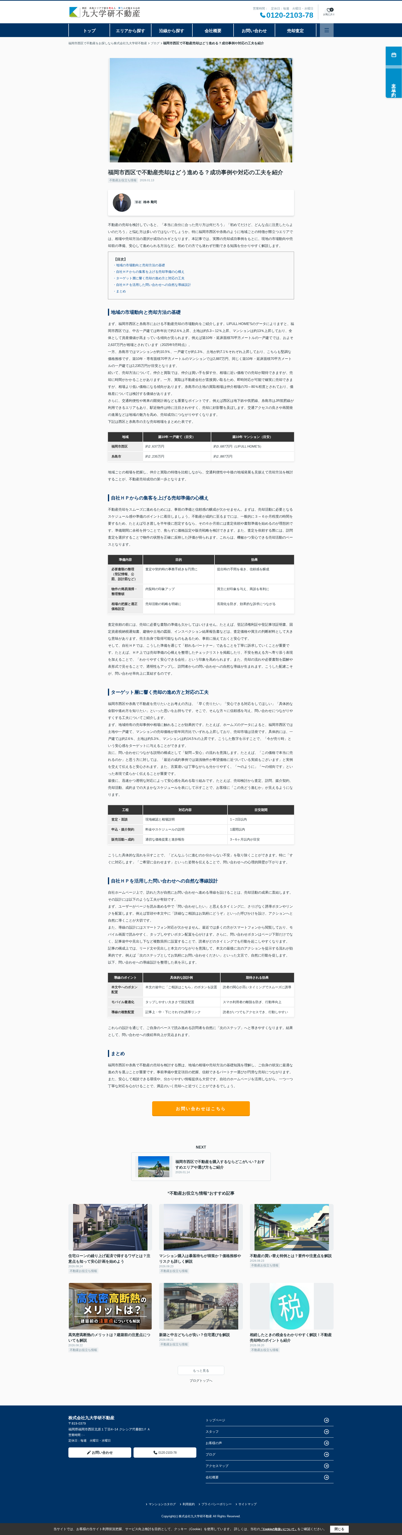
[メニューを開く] (326, 30)
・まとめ (119, 291)
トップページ (215, 1420)
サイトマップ (247, 1504)
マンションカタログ (162, 1504)
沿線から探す (171, 30)
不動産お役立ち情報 (123, 180)
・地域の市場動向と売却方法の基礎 (139, 265)
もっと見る (201, 1370)
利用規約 (189, 1504)
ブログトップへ (201, 1380)
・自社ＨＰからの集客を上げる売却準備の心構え (148, 271)
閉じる (339, 1529)
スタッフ (212, 1431)
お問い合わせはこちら (201, 1108)
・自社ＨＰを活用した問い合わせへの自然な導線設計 (152, 285)
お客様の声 (214, 1443)
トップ (89, 30)
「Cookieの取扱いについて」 (278, 1529)
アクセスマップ (217, 1466)
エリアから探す (130, 30)
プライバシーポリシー (216, 1504)
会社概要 (213, 30)
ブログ (210, 1454)
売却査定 (295, 30)
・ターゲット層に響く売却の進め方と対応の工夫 (148, 278)
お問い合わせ (254, 30)
